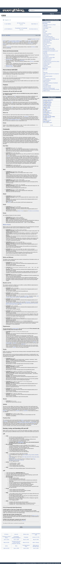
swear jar (26, 116)
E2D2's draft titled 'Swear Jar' (14, 119)
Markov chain (26, 534)
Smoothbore (45, 65)
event (17, 303)
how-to (22, 303)
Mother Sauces (46, 81)
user (37, 296)
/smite (10, 457)
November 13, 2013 (35, 39)
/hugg (34, 458)
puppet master (15, 328)
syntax (22, 420)
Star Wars (14, 41)
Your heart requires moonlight (49, 49)
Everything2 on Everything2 (21, 28)
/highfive (27, 454)
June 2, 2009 (16, 539)
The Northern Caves (47, 27)
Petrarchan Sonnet (47, 86)
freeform (5, 421)
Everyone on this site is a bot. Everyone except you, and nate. (16, 542)
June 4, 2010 (6, 539)
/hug (30, 454)
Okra (44, 29)
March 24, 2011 (35, 515)
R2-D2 (17, 41)
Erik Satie (45, 44)
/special (21, 460)
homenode (9, 46)
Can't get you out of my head (49, 54)
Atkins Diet (45, 72)
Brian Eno (22, 60)
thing (20, 304)
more (52, 125)
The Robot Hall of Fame (26, 546)
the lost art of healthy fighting (49, 37)
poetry (10, 304)
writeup (11, 297)
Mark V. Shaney (36, 542)
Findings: (5, 410)
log (29, 303)
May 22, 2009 (26, 539)
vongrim (50, 122)
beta (33, 424)
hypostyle (48, 108)
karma (4, 44)
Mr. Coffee (45, 31)
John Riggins (45, 84)
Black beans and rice (47, 58)
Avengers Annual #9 (47, 62)
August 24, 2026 (46, 107)
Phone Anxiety (46, 121)
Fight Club (45, 53)
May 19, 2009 (36, 539)
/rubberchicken (17, 460)
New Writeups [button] (52, 97)
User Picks (45, 23)
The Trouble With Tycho (48, 36)
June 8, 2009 (26, 548)
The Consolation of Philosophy (49, 78)
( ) (43, 71)
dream (11, 303)
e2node (7, 297)
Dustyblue (49, 103)
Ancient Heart (46, 114)
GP (15, 96)
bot (20, 40)
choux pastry (45, 28)
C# (26, 40)
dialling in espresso (47, 66)
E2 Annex (33, 46)
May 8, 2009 (30, 43)
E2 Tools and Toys (21, 23)
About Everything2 (47, 22)
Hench (44, 32)
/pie (35, 456)
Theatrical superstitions (48, 99)
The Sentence (46, 56)
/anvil (23, 456)
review (16, 304)
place (7, 304)
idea (25, 303)
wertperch (49, 101)
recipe (13, 304)
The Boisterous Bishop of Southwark (50, 82)
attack (9, 202)
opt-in (8, 156)
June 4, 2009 (35, 548)
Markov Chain (20, 210)
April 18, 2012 (9, 59)
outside (14, 347)
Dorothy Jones (46, 111)
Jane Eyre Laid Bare (47, 33)
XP (6, 96)
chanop (14, 343)
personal (36, 303)
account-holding (12, 40)
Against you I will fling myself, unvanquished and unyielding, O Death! (51, 89)
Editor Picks (45, 68)
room (14, 297)
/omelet (32, 454)
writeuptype (28, 302)
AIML (35, 422)
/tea (9, 455)
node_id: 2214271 (47, 45)
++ (23, 222)
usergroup (31, 297)
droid (9, 41)
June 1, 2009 (16, 548)
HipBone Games (46, 90)
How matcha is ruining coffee (49, 57)
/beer (24, 454)
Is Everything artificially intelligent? (16, 537)
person (3, 35)
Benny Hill (45, 69)
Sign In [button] (52, 13)
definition (8, 303)
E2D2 (4, 40)
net (11, 201)
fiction (20, 303)
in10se (8, 35)
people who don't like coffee (48, 48)
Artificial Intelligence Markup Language (25, 422)
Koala (44, 77)
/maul (33, 456)
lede (28, 303)
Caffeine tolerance (47, 104)
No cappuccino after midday (49, 116)
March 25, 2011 (9, 65)
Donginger (26, 537)
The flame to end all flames (33, 210)
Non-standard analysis (47, 76)
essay (14, 303)
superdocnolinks (23, 297)
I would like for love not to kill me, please (51, 61)
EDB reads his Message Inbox (36, 546)
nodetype (27, 296)
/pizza (38, 456)
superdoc (17, 297)
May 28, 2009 (6, 542)
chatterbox (18, 40)
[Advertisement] (30, 3)
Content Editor (9, 343)
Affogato (45, 119)
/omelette (36, 454)
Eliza (16, 545)
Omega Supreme (46, 41)
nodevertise (20, 442)
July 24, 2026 (46, 35)
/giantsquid (11, 460)
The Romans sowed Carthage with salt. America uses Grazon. (51, 40)
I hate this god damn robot (36, 534)
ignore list (23, 344)
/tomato (13, 457)
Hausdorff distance (47, 80)
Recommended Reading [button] (52, 20)
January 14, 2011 (9, 66)
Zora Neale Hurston (47, 85)
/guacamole (29, 456)
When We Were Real (47, 43)
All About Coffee (46, 64)
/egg (25, 456)
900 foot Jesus (46, 47)
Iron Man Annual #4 (47, 60)
